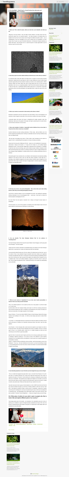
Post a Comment (11, 429)
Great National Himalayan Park (21, 424)
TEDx (14, 425)
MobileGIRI (51, 38)
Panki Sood (10, 425)
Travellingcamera (9, 1)
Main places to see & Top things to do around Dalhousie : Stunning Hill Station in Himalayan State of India (13, 463)
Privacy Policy (51, 40)
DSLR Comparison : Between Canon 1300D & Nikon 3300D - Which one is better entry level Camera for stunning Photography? (55, 126)
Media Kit (50, 37)
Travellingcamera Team (53, 36)
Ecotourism (11, 424)
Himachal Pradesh (29, 424)
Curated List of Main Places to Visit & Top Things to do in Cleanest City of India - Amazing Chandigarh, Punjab (55, 108)
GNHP (14, 424)
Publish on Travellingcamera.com (54, 39)
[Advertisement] (26, 49)
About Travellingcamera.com (54, 35)
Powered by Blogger (35, 473)
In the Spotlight (39, 424)
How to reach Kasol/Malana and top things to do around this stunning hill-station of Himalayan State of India (13, 444)
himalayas (34, 424)
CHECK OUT (51, 29)
